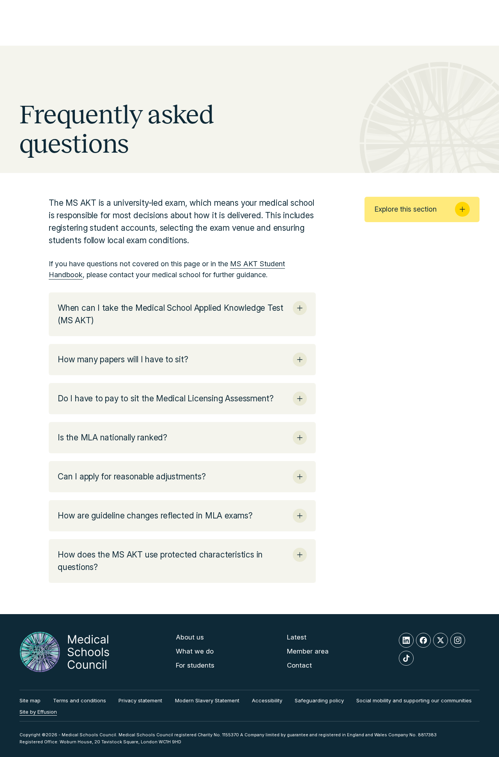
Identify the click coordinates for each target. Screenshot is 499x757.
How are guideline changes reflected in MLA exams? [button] (155, 515)
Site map (30, 700)
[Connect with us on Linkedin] (406, 640)
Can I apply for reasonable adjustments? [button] (132, 476)
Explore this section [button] (405, 209)
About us (190, 637)
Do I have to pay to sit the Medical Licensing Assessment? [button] (166, 398)
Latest (296, 637)
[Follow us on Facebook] (423, 640)
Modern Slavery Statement (207, 700)
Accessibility (267, 700)
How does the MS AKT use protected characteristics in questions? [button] (160, 561)
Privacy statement (140, 700)
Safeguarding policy (319, 700)
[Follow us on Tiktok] (406, 658)
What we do (195, 651)
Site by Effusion (38, 712)
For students (195, 665)
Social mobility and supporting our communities (414, 700)
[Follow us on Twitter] (440, 640)
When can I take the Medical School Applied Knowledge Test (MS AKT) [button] (170, 314)
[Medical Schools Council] (64, 652)
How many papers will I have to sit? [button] (123, 359)
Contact (299, 665)
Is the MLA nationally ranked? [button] (112, 437)
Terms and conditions (79, 700)
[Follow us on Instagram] (457, 640)
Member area (308, 651)
